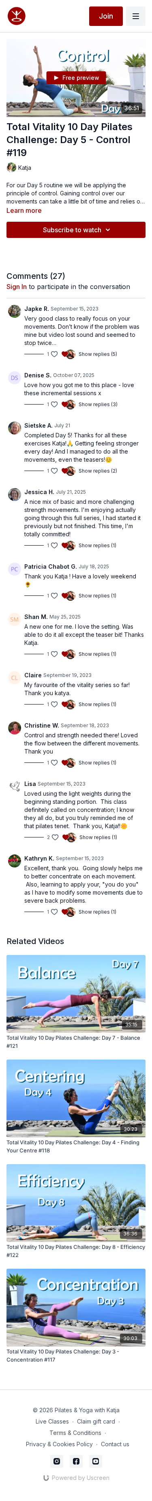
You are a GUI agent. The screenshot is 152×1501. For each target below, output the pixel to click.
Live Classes (52, 1421)
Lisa (30, 783)
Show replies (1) (97, 545)
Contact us (115, 1444)
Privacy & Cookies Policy (59, 1444)
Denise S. (37, 375)
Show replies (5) (98, 354)
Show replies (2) (98, 471)
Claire (33, 675)
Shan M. (36, 616)
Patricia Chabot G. (50, 566)
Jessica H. (39, 491)
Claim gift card (96, 1421)
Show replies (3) (98, 404)
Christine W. (41, 725)
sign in (16, 287)
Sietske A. (38, 425)
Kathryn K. (39, 858)
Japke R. (36, 308)
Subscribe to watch (72, 230)
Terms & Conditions (75, 1432)
